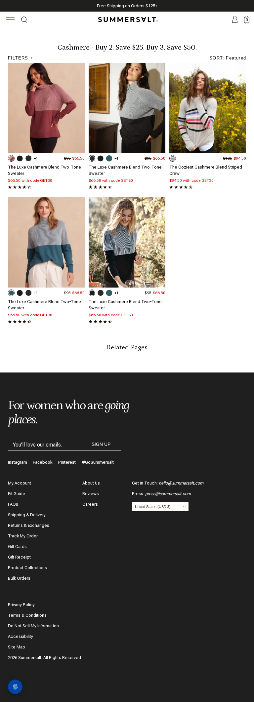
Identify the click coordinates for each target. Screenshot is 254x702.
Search (24, 20)
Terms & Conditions (27, 615)
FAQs (13, 504)
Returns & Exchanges (28, 525)
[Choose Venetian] (109, 158)
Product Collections (27, 567)
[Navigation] (10, 20)
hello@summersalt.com (181, 483)
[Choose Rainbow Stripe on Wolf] (172, 158)
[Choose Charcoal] (28, 158)
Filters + (20, 58)
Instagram (17, 462)
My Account (19, 483)
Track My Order (23, 535)
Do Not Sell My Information (33, 625)
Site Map (16, 646)
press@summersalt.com (168, 493)
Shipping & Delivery (27, 514)
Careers (90, 504)
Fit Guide (16, 493)
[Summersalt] (127, 19)
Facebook (43, 462)
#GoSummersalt (97, 462)
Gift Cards (17, 546)
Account (234, 20)
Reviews (90, 493)
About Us (91, 483)
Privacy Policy (21, 604)
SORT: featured (227, 58)
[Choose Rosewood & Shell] (11, 158)
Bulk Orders (19, 578)
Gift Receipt (19, 557)
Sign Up (101, 444)
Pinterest (67, 462)
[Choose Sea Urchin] (20, 158)
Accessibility (20, 636)
